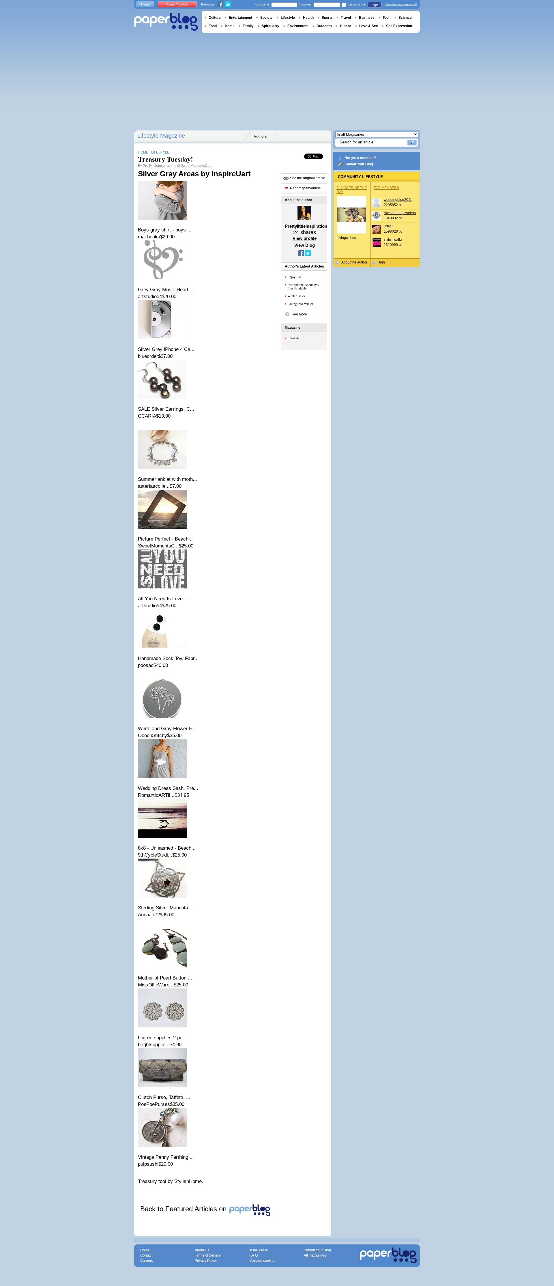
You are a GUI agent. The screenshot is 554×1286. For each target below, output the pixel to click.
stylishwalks (393, 240)
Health (308, 18)
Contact (146, 1255)
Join (381, 262)
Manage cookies (262, 1261)
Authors (260, 136)
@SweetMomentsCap (194, 166)
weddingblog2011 (398, 200)
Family (248, 26)
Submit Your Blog (359, 164)
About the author (354, 262)
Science (405, 18)
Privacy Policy (206, 1261)
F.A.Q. (254, 1255)
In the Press (258, 1250)
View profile (305, 238)
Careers (146, 1261)
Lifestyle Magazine (161, 135)
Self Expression (399, 26)
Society (266, 18)
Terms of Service (208, 1255)
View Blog (304, 245)
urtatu (388, 226)
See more (299, 314)
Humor (345, 26)
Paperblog (166, 22)
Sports (327, 18)
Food (213, 26)
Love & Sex (368, 26)
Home (145, 4)
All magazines (315, 1255)
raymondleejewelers (400, 213)
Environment (297, 26)
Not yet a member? (360, 158)
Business (367, 18)
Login (374, 5)
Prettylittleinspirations (159, 166)
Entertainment (240, 18)
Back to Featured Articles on (184, 1209)
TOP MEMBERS (386, 188)
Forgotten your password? (401, 4)
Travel (346, 18)
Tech (386, 18)
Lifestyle (293, 338)
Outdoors (324, 26)
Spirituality (270, 26)
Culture (215, 18)
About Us (202, 1250)
